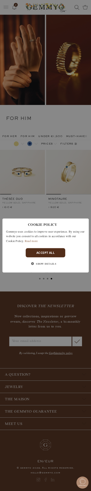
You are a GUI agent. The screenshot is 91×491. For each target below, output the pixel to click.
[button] (45, 263)
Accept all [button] (45, 253)
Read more (31, 241)
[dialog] (45, 245)
